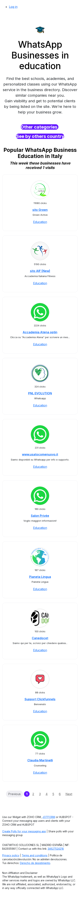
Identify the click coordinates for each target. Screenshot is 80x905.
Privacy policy (10, 855)
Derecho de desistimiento (35, 863)
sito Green (40, 210)
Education (40, 222)
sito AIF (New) (40, 271)
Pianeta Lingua (40, 577)
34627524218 (56, 848)
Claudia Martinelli (40, 760)
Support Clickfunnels (40, 699)
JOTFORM (48, 817)
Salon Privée (40, 516)
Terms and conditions (34, 855)
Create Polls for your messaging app (24, 831)
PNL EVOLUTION (40, 393)
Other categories (39, 127)
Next (68, 794)
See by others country (40, 136)
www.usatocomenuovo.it (40, 454)
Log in (13, 7)
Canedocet (40, 638)
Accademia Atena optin (40, 332)
